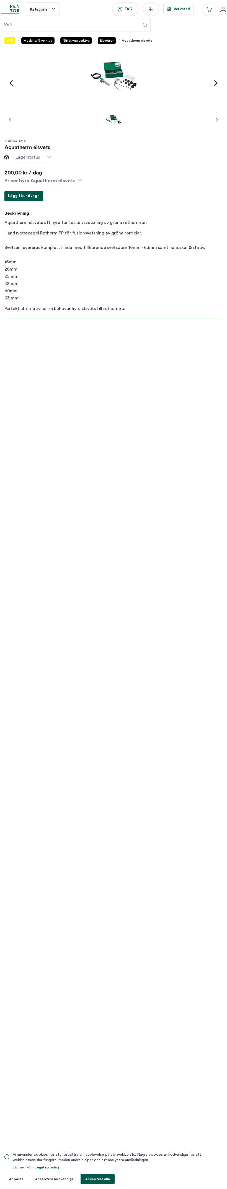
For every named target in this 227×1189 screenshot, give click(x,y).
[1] (113, 120)
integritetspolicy (46, 1167)
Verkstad (182, 9)
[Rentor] (10, 9)
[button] (48, 157)
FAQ (129, 9)
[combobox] (27, 157)
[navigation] (11, 83)
